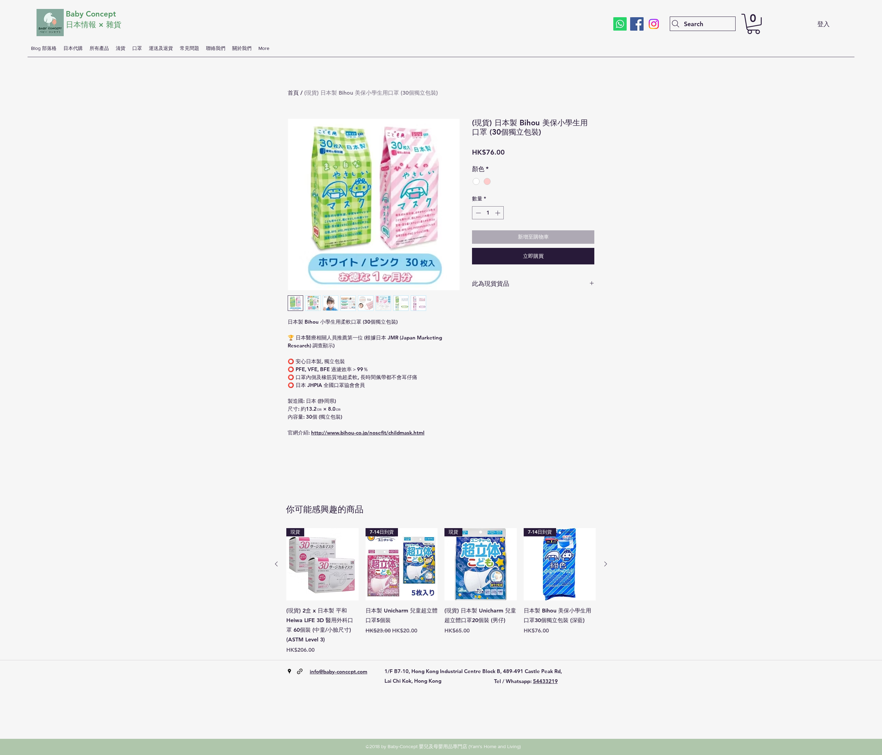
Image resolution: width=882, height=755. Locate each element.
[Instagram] (653, 24)
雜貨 (115, 24)
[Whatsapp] (620, 24)
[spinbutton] (488, 213)
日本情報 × (86, 24)
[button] (753, 24)
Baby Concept (91, 14)
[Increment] (498, 213)
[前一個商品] (276, 564)
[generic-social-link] (299, 671)
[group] (441, 591)
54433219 (545, 681)
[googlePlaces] (289, 671)
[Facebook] (637, 24)
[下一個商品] (606, 564)
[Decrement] (477, 213)
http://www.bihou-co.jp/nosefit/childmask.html (367, 432)
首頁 (293, 93)
